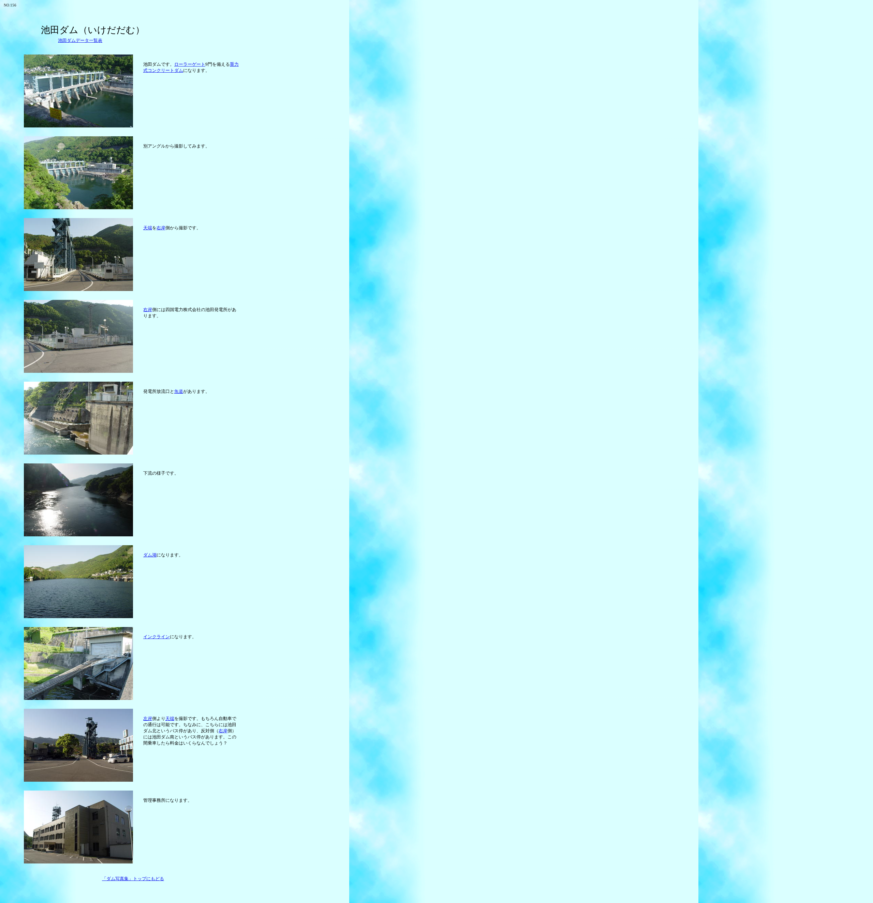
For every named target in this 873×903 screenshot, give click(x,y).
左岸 (147, 718)
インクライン (156, 636)
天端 (147, 227)
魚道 (178, 391)
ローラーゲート (189, 64)
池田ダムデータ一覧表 (80, 40)
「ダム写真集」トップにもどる (133, 878)
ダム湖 (150, 554)
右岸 (161, 227)
